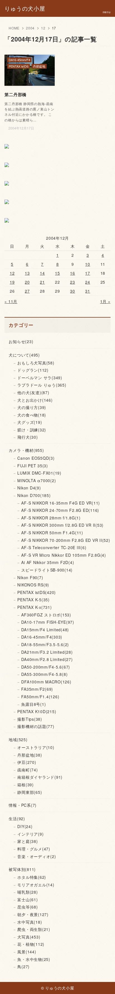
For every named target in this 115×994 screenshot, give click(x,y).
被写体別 (22, 869)
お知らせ (21, 341)
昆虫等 (27, 907)
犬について (24, 355)
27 (27, 291)
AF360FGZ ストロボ (46, 615)
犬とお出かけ (34, 400)
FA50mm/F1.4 (40, 696)
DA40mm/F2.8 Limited (47, 659)
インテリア (30, 834)
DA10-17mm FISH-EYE (47, 622)
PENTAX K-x (34, 607)
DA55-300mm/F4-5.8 (44, 674)
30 (72, 291)
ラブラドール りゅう (41, 385)
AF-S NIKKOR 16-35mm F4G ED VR (60, 503)
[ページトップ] (103, 982)
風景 (26, 951)
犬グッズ (29, 422)
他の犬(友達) (33, 392)
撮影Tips (29, 719)
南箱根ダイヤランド (40, 777)
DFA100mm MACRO (46, 682)
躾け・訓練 (31, 430)
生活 (17, 818)
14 (42, 273)
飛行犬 (27, 437)
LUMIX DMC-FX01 (39, 473)
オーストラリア (35, 747)
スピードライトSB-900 (47, 570)
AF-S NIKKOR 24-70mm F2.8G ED (60, 510)
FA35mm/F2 (37, 689)
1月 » (105, 301)
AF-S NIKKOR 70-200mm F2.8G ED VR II (65, 540)
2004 (30, 28)
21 (42, 282)
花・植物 (30, 944)
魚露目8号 (33, 704)
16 (72, 273)
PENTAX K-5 (33, 599)
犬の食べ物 (31, 415)
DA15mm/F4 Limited (45, 629)
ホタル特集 (31, 877)
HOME (14, 28)
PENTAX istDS (36, 592)
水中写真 (29, 922)
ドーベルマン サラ (39, 377)
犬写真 (28, 937)
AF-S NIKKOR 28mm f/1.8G (51, 518)
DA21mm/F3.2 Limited (47, 652)
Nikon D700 (34, 495)
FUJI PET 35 (32, 465)
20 (27, 282)
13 (27, 273)
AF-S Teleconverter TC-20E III (53, 547)
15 (57, 273)
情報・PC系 (23, 805)
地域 (18, 739)
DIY (24, 826)
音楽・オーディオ (36, 856)
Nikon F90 (30, 577)
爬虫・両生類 (33, 929)
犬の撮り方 (31, 407)
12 (43, 28)
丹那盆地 (29, 755)
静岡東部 (29, 792)
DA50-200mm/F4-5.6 (45, 667)
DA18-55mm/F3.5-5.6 (45, 644)
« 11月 (10, 301)
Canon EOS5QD (35, 458)
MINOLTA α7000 (36, 480)
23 (72, 282)
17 (87, 273)
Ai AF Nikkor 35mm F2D (47, 562)
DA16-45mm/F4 (41, 637)
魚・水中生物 (33, 959)
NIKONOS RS (33, 585)
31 (87, 291)
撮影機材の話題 (35, 726)
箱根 (25, 784)
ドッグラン (33, 370)
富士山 (27, 899)
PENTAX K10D (36, 711)
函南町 (27, 770)
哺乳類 (27, 892)
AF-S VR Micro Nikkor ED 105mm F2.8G (63, 555)
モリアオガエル (35, 884)
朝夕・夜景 (33, 914)
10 (87, 264)
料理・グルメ (33, 849)
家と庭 (27, 841)
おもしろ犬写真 (35, 363)
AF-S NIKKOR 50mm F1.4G (52, 532)
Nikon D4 (29, 488)
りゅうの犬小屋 (24, 8)
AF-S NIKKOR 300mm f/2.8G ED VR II (62, 525)
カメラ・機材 (26, 450)
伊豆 (26, 762)
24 (87, 282)
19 (12, 282)
